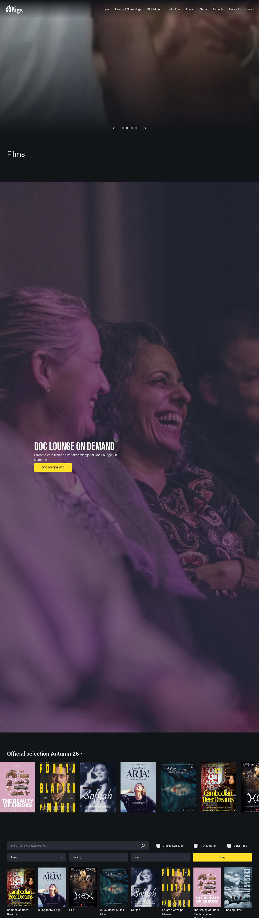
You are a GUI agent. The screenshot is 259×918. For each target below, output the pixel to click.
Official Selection (173, 845)
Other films (240, 845)
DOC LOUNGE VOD (53, 467)
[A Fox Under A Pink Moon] (178, 787)
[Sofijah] (98, 787)
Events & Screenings (128, 9)
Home (105, 9)
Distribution (172, 9)
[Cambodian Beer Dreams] (218, 787)
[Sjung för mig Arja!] (138, 787)
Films (189, 9)
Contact (249, 9)
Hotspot (234, 9)
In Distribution (208, 845)
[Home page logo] (14, 9)
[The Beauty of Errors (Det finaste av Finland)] (17, 787)
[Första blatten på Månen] (57, 787)
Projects (218, 9)
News (203, 9)
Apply (222, 857)
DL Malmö (153, 9)
